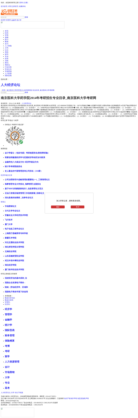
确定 (58, 207)
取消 (77, 207)
